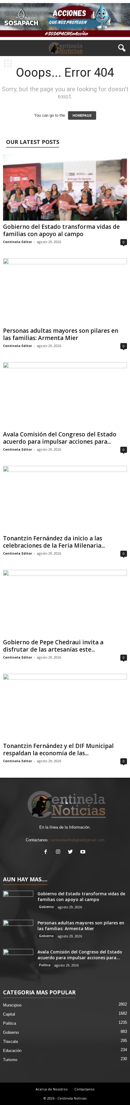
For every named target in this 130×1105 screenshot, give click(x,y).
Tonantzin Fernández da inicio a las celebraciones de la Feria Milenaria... (54, 541)
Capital (9, 1014)
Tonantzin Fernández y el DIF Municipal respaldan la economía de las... (58, 749)
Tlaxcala (10, 1041)
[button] (120, 48)
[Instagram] (59, 852)
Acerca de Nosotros (51, 1089)
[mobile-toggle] (8, 64)
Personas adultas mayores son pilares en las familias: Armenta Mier (60, 334)
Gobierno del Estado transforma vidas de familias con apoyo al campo (61, 230)
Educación (12, 1050)
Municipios (12, 1005)
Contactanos (84, 1089)
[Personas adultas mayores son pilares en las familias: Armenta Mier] (65, 291)
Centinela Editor (17, 241)
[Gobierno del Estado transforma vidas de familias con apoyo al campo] (65, 187)
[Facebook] (47, 852)
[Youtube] (83, 852)
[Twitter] (72, 852)
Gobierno (46, 907)
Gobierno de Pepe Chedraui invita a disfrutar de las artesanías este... (53, 645)
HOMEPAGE (82, 115)
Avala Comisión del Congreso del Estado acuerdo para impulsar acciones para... (59, 438)
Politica (44, 965)
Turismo (10, 1059)
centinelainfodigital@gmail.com (77, 840)
